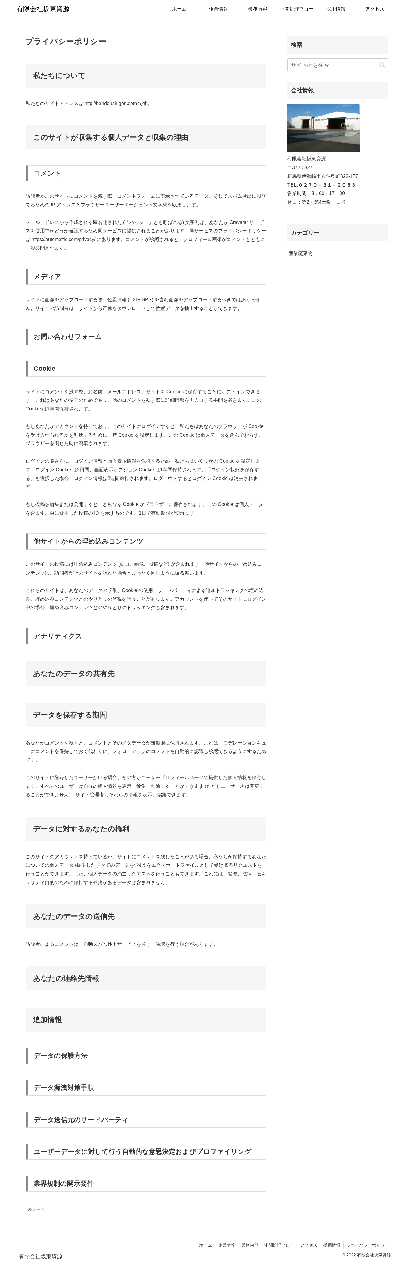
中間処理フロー (279, 1245)
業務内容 (249, 1245)
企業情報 (226, 1245)
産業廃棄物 (301, 253)
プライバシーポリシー (368, 1245)
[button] (382, 64)
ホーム (205, 1245)
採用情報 (331, 1245)
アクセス (308, 1245)
